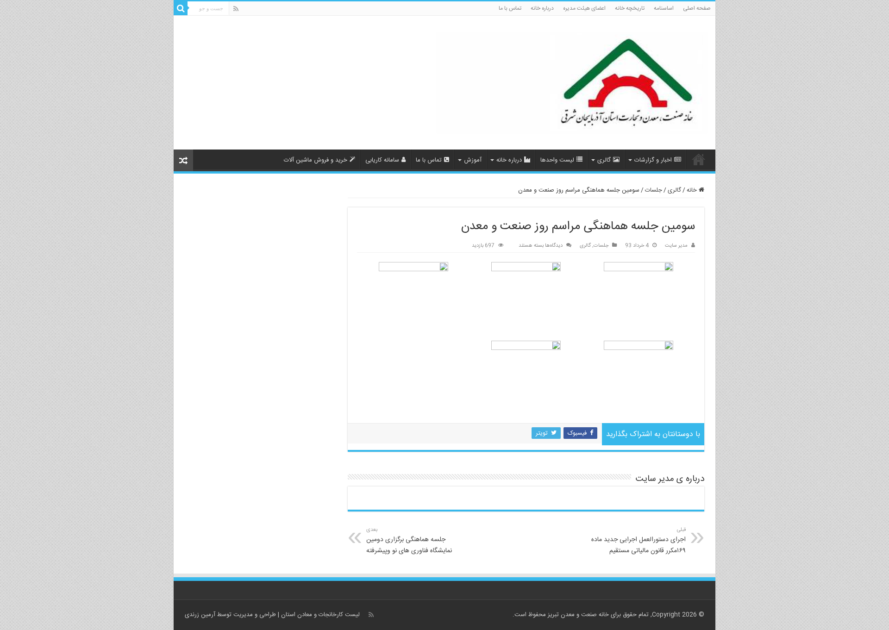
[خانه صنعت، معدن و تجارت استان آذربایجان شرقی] (572, 83)
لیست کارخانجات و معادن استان (320, 615)
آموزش (473, 160)
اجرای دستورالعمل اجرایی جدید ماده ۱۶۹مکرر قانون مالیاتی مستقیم (638, 540)
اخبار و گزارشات (653, 160)
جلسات (653, 190)
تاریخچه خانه (630, 8)
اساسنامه (664, 8)
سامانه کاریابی (382, 160)
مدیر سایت (676, 245)
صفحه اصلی (697, 8)
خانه (693, 190)
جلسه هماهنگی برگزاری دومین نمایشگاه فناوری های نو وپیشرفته (409, 540)
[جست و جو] (181, 8)
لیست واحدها (557, 160)
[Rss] (235, 9)
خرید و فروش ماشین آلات (315, 160)
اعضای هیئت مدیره (584, 8)
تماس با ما (510, 8)
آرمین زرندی (200, 615)
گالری (604, 160)
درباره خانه (542, 8)
